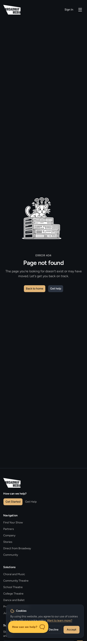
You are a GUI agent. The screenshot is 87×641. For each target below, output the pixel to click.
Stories (7, 542)
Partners (8, 529)
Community (10, 555)
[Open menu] (80, 9)
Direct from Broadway (17, 548)
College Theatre (13, 593)
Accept (71, 629)
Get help (55, 288)
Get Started (12, 501)
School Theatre (13, 587)
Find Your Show (13, 522)
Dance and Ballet (13, 600)
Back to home (34, 288)
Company (9, 535)
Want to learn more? (59, 620)
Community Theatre (16, 580)
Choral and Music (14, 574)
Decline (53, 629)
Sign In (69, 9)
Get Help (31, 501)
